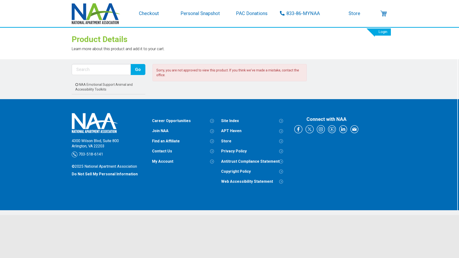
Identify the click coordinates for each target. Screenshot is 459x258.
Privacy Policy (234, 151)
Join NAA (160, 131)
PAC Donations (252, 13)
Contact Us (162, 151)
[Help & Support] (383, 13)
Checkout (149, 13)
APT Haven (231, 131)
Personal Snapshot (200, 13)
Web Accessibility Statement (247, 181)
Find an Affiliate (166, 141)
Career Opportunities (171, 120)
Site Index (230, 120)
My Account (162, 161)
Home (97, 13)
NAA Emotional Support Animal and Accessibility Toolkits (104, 87)
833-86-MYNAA (303, 13)
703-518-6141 (90, 154)
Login (382, 32)
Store (354, 13)
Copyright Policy (236, 171)
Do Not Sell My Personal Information (105, 174)
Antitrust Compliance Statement (250, 161)
